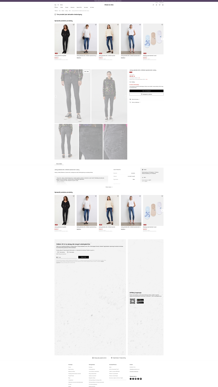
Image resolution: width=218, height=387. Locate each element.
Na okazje (86, 7)
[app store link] (140, 303)
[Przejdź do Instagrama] (133, 379)
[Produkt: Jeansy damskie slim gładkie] (64, 39)
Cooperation (70, 380)
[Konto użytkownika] (156, 5)
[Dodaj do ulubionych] (73, 24)
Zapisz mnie (83, 257)
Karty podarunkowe (92, 373)
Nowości (56, 7)
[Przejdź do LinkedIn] (141, 379)
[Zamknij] (163, 1)
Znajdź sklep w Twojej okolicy (119, 357)
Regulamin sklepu (92, 377)
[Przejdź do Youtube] (136, 379)
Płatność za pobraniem (113, 373)
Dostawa (90, 367)
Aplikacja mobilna (71, 371)
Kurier (110, 367)
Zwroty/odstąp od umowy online (95, 380)
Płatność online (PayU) (113, 375)
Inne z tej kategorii (146, 90)
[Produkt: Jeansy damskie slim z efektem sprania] (109, 39)
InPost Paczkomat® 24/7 (114, 369)
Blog (69, 377)
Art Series (92, 7)
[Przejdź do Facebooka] (131, 379)
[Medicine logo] (109, 5)
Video (87, 71)
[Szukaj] (153, 5)
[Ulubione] (159, 5)
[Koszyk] (163, 5)
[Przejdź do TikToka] (138, 379)
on (58, 4)
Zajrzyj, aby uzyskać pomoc (100, 357)
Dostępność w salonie (147, 94)
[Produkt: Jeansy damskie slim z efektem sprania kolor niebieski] (131, 39)
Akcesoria (72, 7)
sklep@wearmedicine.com (134, 369)
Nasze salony (71, 369)
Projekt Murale (71, 375)
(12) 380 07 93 (132, 367)
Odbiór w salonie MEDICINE (114, 371)
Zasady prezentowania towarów (74, 373)
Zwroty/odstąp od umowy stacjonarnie (96, 382)
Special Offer (79, 7)
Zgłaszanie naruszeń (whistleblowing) (75, 382)
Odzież (61, 7)
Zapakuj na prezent (92, 375)
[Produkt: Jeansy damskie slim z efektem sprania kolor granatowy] (87, 39)
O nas (69, 367)
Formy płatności (92, 369)
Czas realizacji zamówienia (94, 371)
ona (55, 4)
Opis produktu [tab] (59, 163)
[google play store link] (140, 300)
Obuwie (66, 7)
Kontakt (69, 384)
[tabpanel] (109, 176)
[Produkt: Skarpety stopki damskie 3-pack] (153, 39)
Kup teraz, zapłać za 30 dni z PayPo (116, 377)
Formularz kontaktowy (134, 371)
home (61, 4)
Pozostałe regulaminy (93, 384)
